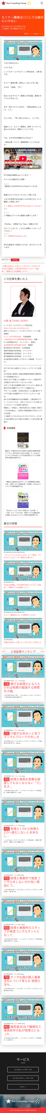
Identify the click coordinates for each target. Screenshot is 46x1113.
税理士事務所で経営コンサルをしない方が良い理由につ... (22, 882)
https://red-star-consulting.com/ (16, 328)
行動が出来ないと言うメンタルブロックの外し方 (21, 266)
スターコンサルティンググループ (16, 3)
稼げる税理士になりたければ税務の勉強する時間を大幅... (22, 687)
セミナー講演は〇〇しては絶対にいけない (20, 615)
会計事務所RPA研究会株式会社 (15, 345)
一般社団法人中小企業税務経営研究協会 (18, 339)
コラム (15, 260)
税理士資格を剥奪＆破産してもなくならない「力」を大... (22, 783)
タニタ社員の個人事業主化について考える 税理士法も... (22, 981)
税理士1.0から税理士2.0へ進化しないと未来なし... (21, 832)
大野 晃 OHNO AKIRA (16, 321)
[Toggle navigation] (42, 3)
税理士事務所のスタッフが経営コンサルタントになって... (22, 931)
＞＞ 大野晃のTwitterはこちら (15, 236)
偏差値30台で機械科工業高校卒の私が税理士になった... (22, 1030)
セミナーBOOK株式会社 (13, 336)
